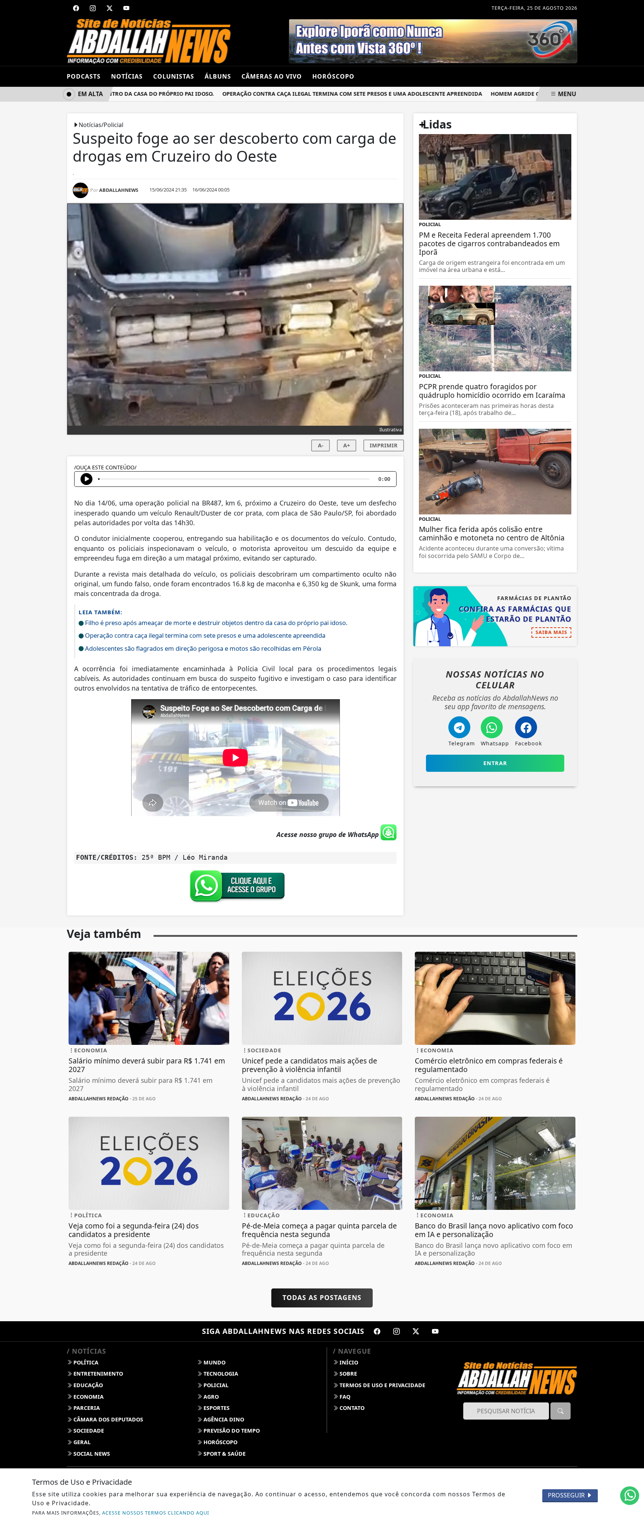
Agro (210, 1396)
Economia (88, 1396)
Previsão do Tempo (231, 1430)
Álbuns (218, 76)
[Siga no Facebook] (76, 8)
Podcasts (84, 76)
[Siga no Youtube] (126, 8)
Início (348, 1362)
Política (85, 1362)
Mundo (213, 1362)
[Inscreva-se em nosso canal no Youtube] (435, 1331)
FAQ (344, 1396)
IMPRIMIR (384, 445)
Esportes (216, 1407)
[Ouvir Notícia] (86, 479)
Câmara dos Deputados (107, 1419)
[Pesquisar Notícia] (560, 1411)
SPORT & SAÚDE (224, 1453)
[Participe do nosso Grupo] (235, 888)
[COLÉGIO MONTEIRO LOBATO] (432, 41)
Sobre (347, 1373)
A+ (346, 445)
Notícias (127, 76)
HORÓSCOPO (333, 76)
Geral (81, 1442)
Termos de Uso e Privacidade (381, 1385)
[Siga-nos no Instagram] (396, 1331)
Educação (87, 1385)
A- (320, 445)
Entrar (495, 763)
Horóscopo (219, 1442)
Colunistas (173, 76)
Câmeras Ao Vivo (272, 76)
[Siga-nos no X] (416, 1331)
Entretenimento (97, 1373)
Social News (91, 1453)
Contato (351, 1407)
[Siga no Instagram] (93, 8)
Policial (215, 1385)
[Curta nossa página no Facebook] (377, 1331)
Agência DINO (223, 1419)
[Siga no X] (110, 8)
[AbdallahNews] (149, 41)
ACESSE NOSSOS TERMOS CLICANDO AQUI (155, 1512)
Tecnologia (220, 1373)
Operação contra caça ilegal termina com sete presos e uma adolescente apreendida (326, 93)
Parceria (86, 1407)
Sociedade (88, 1430)
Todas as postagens (322, 1297)
